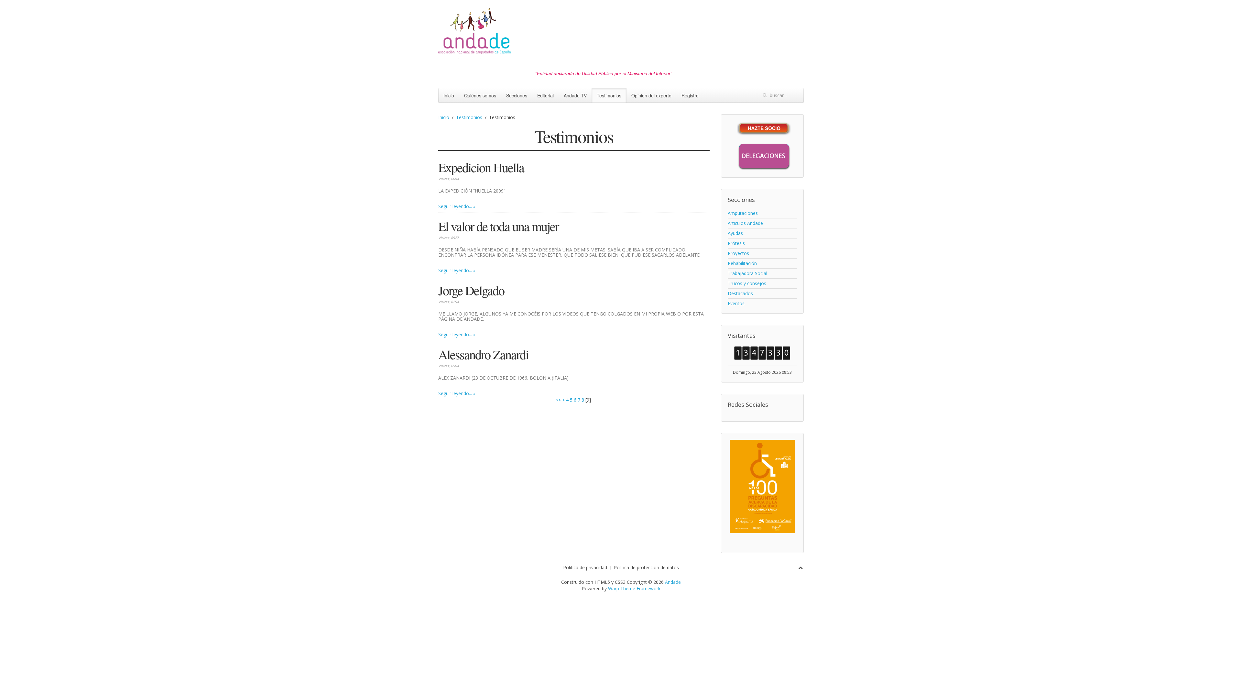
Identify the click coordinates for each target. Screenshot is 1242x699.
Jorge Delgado (471, 290)
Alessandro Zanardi (483, 354)
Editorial (545, 95)
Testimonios (609, 95)
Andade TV (575, 95)
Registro (690, 95)
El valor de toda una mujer (498, 226)
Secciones (516, 95)
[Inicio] (474, 33)
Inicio (448, 95)
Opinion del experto (651, 95)
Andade (673, 582)
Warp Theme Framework (634, 588)
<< (558, 400)
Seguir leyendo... (455, 206)
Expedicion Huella (481, 167)
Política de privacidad (585, 567)
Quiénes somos (480, 95)
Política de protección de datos (646, 567)
